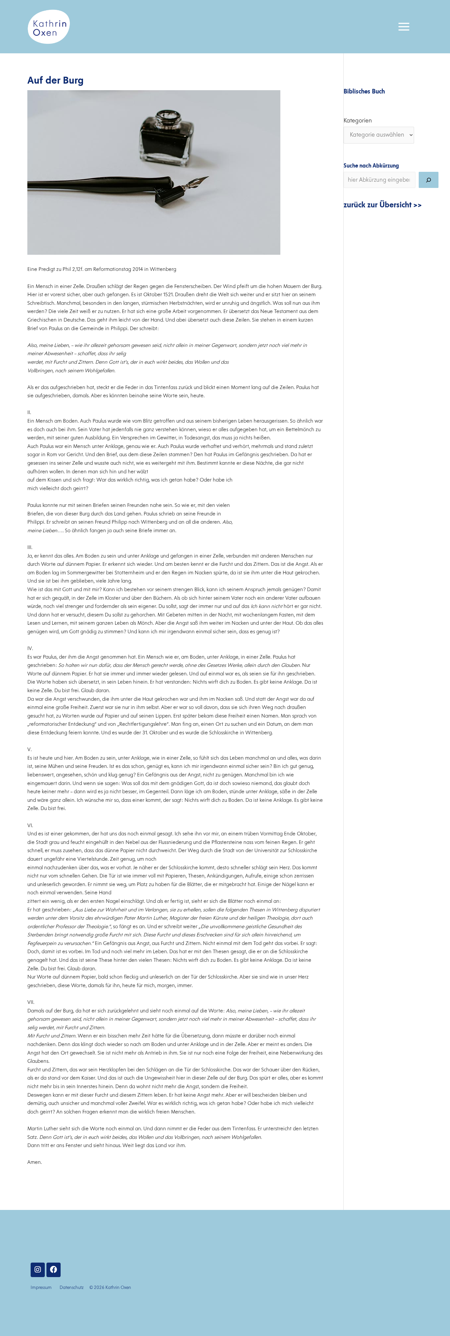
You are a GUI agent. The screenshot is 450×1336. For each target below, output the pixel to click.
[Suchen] (428, 180)
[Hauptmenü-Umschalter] (403, 26)
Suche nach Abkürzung (371, 166)
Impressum (41, 1287)
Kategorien (358, 121)
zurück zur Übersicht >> (383, 204)
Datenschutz (72, 1287)
